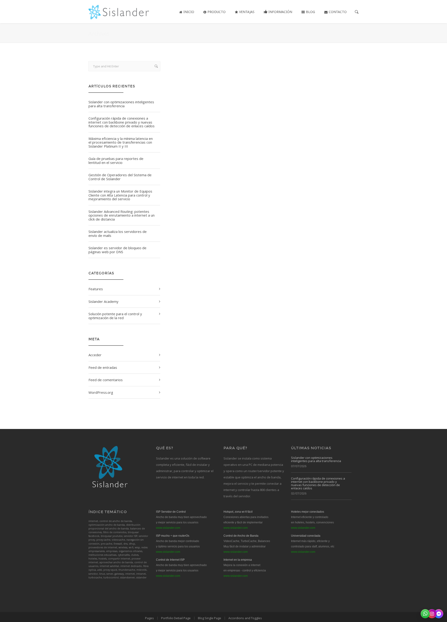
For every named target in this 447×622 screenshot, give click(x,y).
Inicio (188, 12)
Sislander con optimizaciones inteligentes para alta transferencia (121, 104)
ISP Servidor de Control (171, 511)
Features (95, 289)
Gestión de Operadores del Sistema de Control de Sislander (120, 177)
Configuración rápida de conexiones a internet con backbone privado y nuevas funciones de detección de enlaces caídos (121, 122)
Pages (149, 618)
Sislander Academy (103, 301)
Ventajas (246, 12)
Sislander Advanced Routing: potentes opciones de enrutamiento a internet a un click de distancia (121, 215)
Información (280, 12)
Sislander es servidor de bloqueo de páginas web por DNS (117, 249)
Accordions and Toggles (245, 618)
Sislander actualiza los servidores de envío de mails (117, 233)
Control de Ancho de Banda (241, 535)
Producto (216, 12)
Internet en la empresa (238, 559)
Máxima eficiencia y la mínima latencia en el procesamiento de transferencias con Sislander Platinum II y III (120, 142)
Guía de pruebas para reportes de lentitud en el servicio (115, 160)
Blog (310, 12)
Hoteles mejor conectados (307, 511)
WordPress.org (100, 392)
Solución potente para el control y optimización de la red (115, 315)
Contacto (338, 12)
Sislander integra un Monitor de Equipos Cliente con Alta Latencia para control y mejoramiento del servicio (120, 195)
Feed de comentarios (105, 379)
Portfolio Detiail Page (176, 618)
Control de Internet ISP (170, 559)
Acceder (95, 354)
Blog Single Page (209, 618)
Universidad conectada (305, 535)
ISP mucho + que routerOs (172, 535)
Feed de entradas (102, 367)
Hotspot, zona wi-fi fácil (238, 511)
